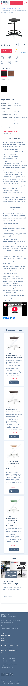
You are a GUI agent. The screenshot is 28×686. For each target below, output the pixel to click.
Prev (4, 573)
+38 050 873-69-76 (8, 658)
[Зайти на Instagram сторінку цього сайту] (11, 674)
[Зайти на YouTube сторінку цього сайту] (7, 674)
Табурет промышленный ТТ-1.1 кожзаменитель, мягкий (14, 355)
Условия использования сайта (9, 628)
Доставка (3, 57)
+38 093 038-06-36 (8, 661)
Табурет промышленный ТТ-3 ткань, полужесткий (13, 409)
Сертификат (3, 62)
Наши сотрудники (6, 635)
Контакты (3, 653)
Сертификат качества (7, 643)
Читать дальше (8, 596)
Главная (3, 8)
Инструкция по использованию (16, 62)
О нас (2, 633)
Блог (14, 558)
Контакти (16, 3)
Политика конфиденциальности (9, 625)
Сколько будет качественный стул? (11, 582)
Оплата (10, 57)
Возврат (16, 57)
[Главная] (4, 2)
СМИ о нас (4, 640)
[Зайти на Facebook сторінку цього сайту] (3, 674)
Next (24, 573)
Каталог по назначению (13, 8)
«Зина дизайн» (14, 681)
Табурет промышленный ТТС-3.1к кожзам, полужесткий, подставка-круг (12, 520)
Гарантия (10, 62)
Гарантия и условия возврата (9, 650)
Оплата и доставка (6, 648)
